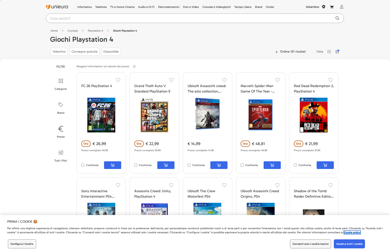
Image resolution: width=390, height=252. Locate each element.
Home (54, 30)
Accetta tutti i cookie (349, 243)
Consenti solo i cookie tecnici (310, 243)
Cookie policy (352, 232)
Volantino (312, 7)
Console (73, 30)
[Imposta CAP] (323, 7)
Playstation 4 (95, 30)
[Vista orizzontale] (329, 51)
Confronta (92, 165)
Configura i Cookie (21, 243)
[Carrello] (332, 7)
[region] (195, 233)
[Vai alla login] (341, 7)
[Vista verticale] (337, 51)
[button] (329, 51)
